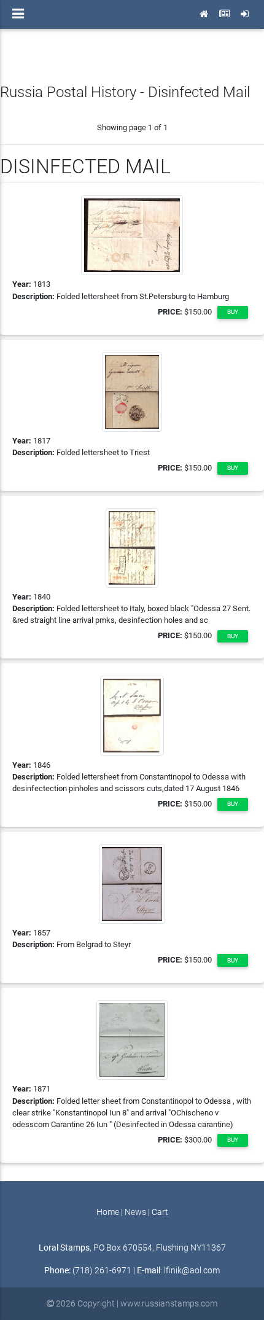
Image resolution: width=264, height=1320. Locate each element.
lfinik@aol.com (192, 1270)
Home (107, 1212)
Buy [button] (232, 311)
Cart (160, 1212)
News (135, 1212)
